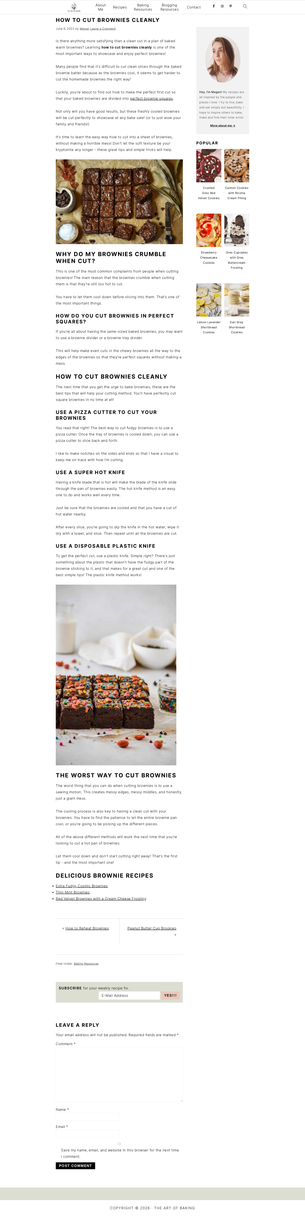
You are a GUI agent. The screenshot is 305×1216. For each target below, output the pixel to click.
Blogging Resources (169, 7)
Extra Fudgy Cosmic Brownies (82, 886)
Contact (194, 7)
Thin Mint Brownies (73, 892)
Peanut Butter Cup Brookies (151, 928)
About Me (100, 7)
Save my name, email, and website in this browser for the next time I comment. (120, 1153)
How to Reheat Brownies (87, 928)
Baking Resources (143, 7)
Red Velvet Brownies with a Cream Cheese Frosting (101, 899)
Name (62, 1109)
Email (62, 1127)
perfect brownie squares (151, 98)
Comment (66, 1044)
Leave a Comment (103, 28)
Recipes (120, 7)
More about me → (222, 125)
